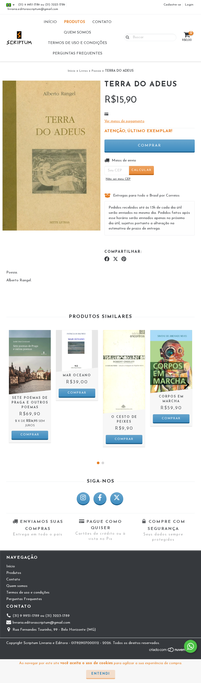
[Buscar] (126, 37)
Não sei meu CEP (118, 179)
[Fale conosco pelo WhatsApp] (190, 646)
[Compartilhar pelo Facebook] (106, 259)
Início (50, 22)
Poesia (96, 70)
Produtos (74, 22)
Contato (101, 22)
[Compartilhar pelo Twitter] (115, 259)
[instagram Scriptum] (83, 498)
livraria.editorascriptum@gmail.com (33, 9)
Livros (83, 70)
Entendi (100, 673)
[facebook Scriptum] (100, 498)
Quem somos (77, 33)
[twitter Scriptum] (116, 498)
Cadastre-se (172, 4)
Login (189, 4)
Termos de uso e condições (77, 43)
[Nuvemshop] (172, 651)
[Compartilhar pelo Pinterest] (123, 259)
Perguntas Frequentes (77, 53)
